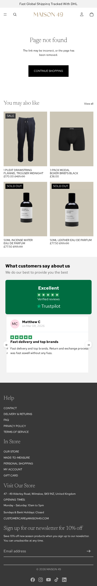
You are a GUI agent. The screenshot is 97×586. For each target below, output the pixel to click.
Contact (10, 408)
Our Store (11, 451)
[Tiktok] (56, 579)
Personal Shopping (18, 463)
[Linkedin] (64, 579)
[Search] (15, 14)
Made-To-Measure (17, 457)
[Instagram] (40, 579)
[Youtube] (48, 579)
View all (88, 103)
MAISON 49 (53, 569)
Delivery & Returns (18, 414)
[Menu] (5, 14)
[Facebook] (32, 579)
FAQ (6, 420)
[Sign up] (88, 551)
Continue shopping (48, 71)
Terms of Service (16, 432)
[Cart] (92, 14)
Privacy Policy (15, 426)
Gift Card (11, 475)
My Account (13, 469)
